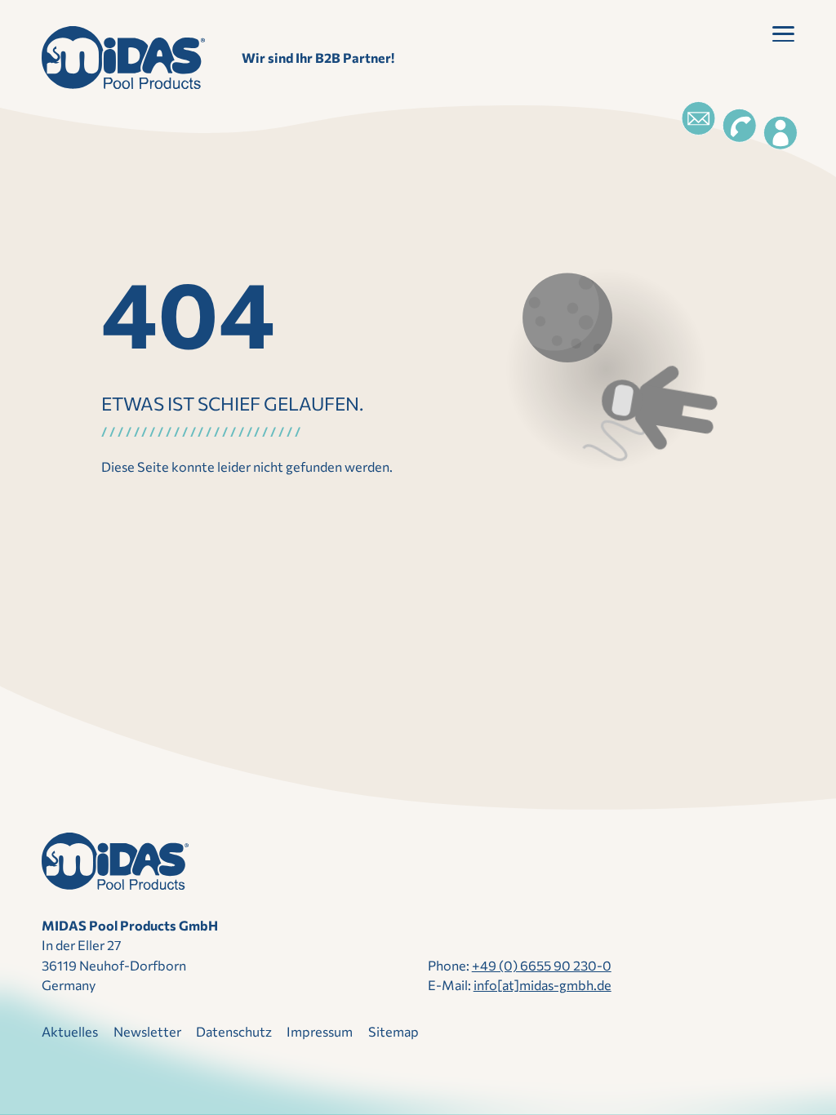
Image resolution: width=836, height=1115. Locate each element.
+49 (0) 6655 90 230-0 (541, 965)
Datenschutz (234, 1031)
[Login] (780, 133)
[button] (783, 37)
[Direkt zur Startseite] (123, 57)
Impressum (320, 1031)
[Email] (698, 118)
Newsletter (147, 1031)
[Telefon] (740, 126)
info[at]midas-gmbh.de (542, 985)
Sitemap (393, 1031)
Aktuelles (70, 1031)
